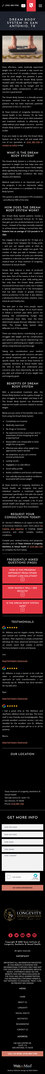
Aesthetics (22, 1018)
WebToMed (33, 1070)
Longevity (22, 1007)
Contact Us (22, 1029)
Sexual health (23, 1013)
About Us (22, 1002)
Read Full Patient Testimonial (14, 661)
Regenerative (22, 1024)
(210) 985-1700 (33, 142)
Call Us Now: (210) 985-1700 (22, 1053)
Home (22, 996)
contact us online (9, 145)
